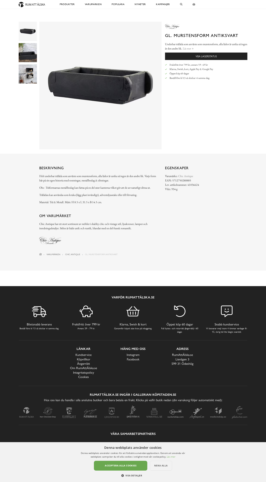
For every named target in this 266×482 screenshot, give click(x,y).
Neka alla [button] (161, 465)
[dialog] (133, 462)
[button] (133, 475)
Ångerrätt (83, 363)
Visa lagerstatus (206, 56)
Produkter (67, 4)
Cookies (83, 377)
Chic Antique (185, 176)
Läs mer (171, 456)
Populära (118, 4)
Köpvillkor (83, 359)
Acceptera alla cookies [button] (120, 465)
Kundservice (83, 355)
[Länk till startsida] (40, 254)
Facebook (133, 359)
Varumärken (93, 4)
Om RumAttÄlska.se (83, 368)
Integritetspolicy (83, 372)
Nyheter (140, 4)
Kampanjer (163, 4)
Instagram (133, 355)
